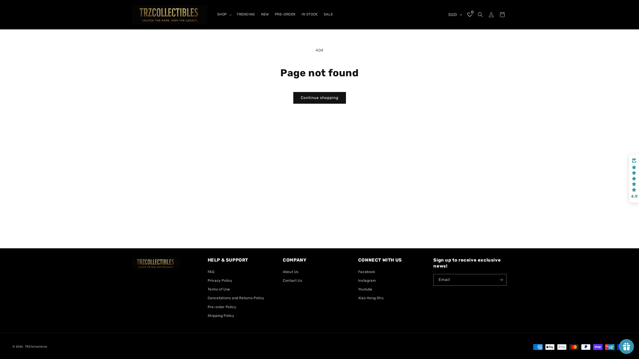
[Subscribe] (500, 280)
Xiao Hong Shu (371, 298)
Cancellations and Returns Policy (236, 298)
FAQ (211, 272)
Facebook (366, 272)
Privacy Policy (220, 280)
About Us (291, 272)
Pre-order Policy (222, 307)
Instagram (367, 280)
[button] (224, 14)
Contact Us (292, 280)
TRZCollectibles (36, 346)
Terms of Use (219, 289)
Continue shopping (319, 97)
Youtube (365, 289)
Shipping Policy (221, 316)
